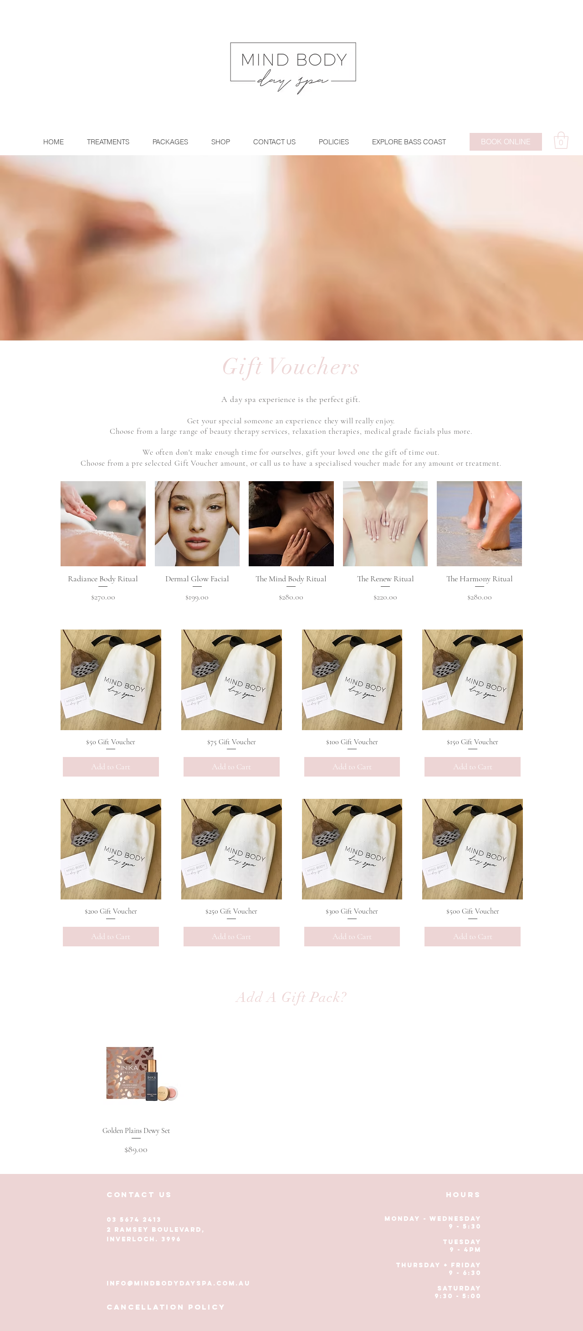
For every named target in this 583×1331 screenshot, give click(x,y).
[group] (291, 542)
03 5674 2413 (134, 1220)
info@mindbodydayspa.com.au (179, 1283)
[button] (108, 142)
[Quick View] (136, 1072)
